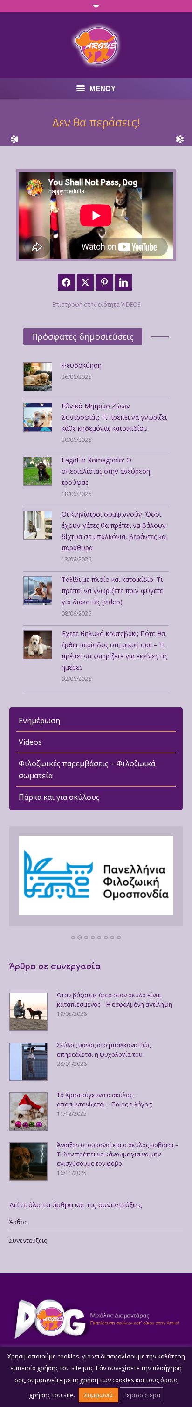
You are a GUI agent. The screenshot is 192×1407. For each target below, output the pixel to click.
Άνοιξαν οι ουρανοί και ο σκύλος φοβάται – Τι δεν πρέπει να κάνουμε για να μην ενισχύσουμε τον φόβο (117, 1154)
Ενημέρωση (39, 720)
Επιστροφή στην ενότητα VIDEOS (96, 304)
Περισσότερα (141, 1395)
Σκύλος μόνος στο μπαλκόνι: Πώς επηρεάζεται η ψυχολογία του (104, 1049)
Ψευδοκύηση (82, 365)
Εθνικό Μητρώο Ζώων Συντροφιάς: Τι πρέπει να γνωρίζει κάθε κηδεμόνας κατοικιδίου (114, 417)
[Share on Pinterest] (104, 282)
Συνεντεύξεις (28, 1240)
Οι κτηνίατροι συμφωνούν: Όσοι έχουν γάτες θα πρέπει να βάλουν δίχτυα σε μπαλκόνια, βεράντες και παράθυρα (114, 531)
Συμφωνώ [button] (98, 1395)
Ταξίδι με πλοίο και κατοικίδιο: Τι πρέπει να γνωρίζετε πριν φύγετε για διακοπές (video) (112, 590)
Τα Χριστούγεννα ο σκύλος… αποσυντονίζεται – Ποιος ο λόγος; (104, 1099)
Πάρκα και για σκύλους (59, 797)
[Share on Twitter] (85, 282)
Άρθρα (18, 1222)
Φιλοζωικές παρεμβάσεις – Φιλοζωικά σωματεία (87, 769)
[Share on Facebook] (66, 282)
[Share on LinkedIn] (123, 282)
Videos (30, 742)
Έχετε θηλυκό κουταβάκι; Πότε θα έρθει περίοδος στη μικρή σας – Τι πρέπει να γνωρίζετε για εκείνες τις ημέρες (114, 650)
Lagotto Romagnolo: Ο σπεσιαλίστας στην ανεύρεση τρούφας (106, 471)
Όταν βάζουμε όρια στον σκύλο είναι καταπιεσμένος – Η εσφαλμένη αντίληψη (114, 999)
